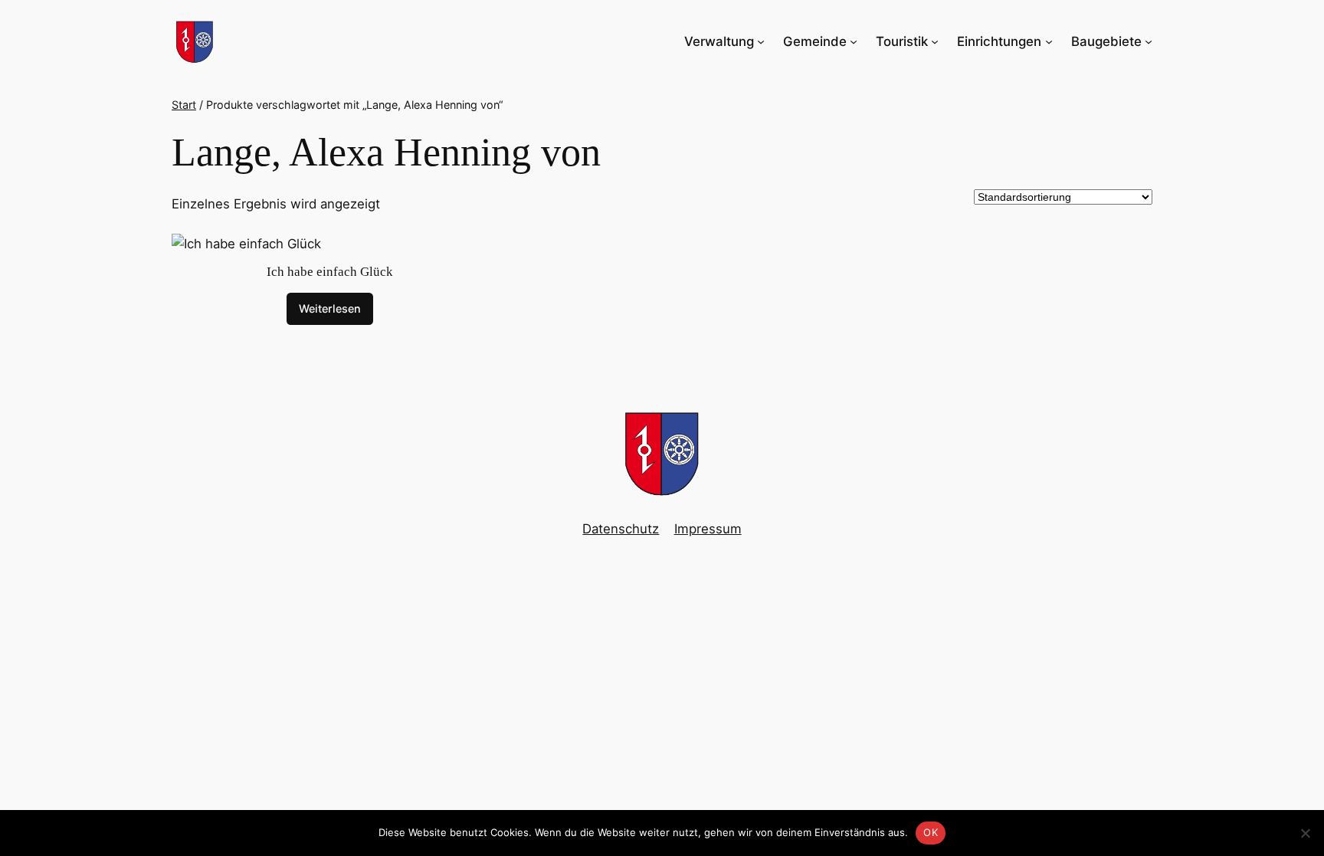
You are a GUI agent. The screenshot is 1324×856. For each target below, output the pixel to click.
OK (930, 832)
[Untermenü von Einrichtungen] (1049, 41)
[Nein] (1305, 833)
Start (184, 104)
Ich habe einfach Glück (330, 271)
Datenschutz (620, 528)
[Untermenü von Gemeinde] (853, 41)
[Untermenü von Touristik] (935, 41)
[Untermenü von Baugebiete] (1148, 41)
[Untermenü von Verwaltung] (761, 41)
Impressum (708, 528)
